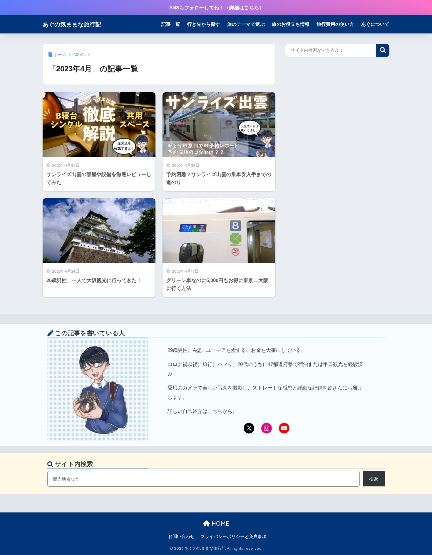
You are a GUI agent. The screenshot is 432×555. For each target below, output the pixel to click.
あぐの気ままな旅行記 (72, 24)
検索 (382, 50)
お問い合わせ (181, 536)
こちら (214, 411)
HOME (219, 523)
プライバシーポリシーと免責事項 (233, 536)
